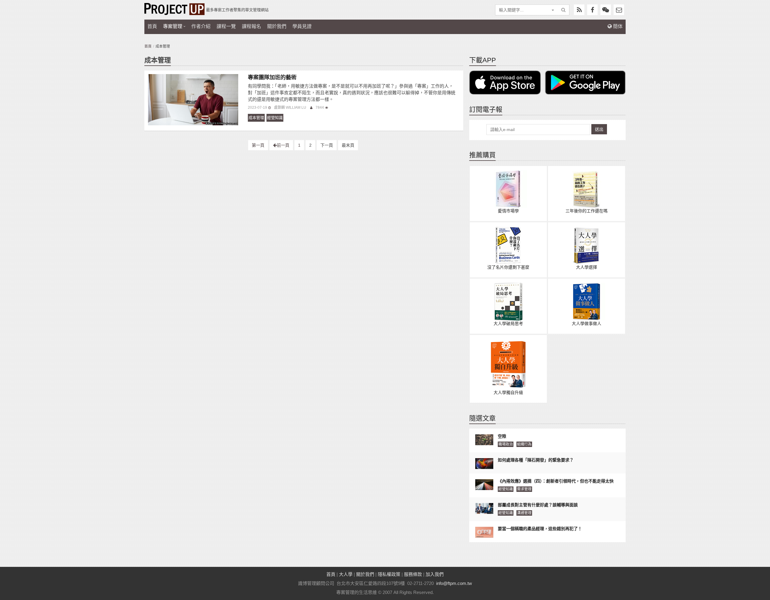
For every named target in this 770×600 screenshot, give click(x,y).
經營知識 (275, 117)
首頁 (152, 26)
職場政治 (505, 444)
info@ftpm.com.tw (454, 583)
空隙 (502, 436)
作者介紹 (201, 26)
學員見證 (302, 26)
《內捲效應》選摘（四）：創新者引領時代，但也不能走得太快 (556, 481)
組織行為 (524, 444)
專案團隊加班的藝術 (272, 77)
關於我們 (276, 26)
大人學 (346, 574)
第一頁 (258, 145)
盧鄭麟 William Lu (290, 107)
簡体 (617, 26)
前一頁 (283, 145)
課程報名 (251, 26)
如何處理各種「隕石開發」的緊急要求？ (536, 460)
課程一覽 (226, 26)
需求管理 (524, 489)
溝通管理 (524, 513)
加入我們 (435, 574)
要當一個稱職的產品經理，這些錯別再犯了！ (540, 528)
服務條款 (413, 574)
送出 (599, 129)
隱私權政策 (389, 574)
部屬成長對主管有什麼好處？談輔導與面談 (538, 504)
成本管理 (256, 117)
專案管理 (172, 26)
